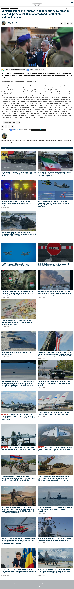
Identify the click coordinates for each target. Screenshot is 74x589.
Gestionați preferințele (38, 583)
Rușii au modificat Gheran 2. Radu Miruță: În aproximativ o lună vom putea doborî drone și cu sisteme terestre (18, 449)
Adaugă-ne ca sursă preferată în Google (15, 69)
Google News (16, 129)
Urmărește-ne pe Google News (37, 69)
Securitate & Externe (14, 8)
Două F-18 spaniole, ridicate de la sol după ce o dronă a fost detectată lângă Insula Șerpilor (17, 265)
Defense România (5, 8)
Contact (49, 583)
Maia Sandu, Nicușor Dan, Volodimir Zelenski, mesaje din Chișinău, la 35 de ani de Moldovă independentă (16, 203)
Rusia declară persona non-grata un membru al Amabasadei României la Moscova (53, 265)
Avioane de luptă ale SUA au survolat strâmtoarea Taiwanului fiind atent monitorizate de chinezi (54, 539)
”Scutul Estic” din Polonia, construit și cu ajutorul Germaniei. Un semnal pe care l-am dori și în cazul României (54, 383)
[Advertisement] (55, 226)
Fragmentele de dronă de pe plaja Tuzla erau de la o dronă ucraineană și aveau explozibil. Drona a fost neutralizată (55, 509)
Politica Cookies (25, 583)
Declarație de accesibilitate (61, 583)
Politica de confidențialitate (10, 583)
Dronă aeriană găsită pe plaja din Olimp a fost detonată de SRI (16, 353)
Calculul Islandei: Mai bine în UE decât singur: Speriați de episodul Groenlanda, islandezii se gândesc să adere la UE (16, 322)
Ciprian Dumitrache (12, 22)
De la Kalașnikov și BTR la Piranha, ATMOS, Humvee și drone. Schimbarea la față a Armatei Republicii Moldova (18, 174)
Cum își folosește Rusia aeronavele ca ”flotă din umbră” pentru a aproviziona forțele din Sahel (53, 413)
